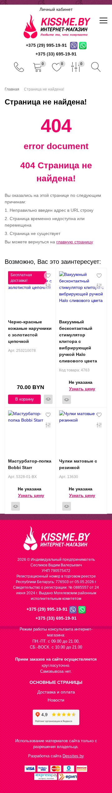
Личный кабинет (56, 9)
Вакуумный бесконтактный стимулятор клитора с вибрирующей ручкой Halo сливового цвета (78, 341)
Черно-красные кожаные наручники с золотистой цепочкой (30, 331)
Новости (56, 700)
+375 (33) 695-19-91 (56, 618)
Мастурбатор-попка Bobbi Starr (29, 464)
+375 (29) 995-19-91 (47, 609)
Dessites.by (73, 756)
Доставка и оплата (56, 691)
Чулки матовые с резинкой (78, 464)
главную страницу (74, 241)
